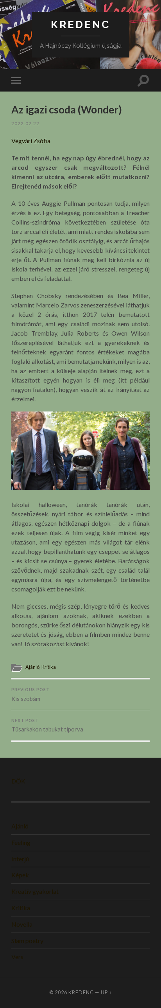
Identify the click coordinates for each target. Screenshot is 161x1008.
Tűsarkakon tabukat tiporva (47, 725)
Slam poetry (27, 940)
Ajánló (32, 667)
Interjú (20, 858)
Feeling (20, 842)
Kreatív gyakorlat (35, 891)
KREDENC (80, 24)
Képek (20, 875)
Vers (17, 956)
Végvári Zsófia (30, 140)
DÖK (18, 781)
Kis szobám (30, 694)
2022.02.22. (26, 123)
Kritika (48, 667)
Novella (21, 924)
